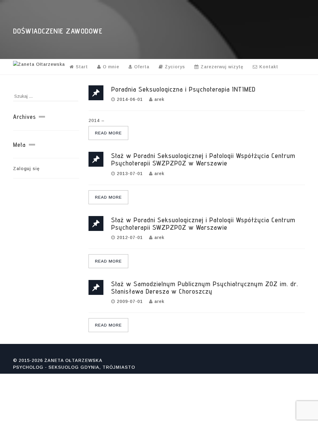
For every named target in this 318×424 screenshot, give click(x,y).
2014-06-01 (130, 99)
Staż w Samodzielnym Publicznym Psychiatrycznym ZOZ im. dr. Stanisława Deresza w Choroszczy (204, 287)
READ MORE (108, 133)
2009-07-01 (130, 301)
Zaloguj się (26, 168)
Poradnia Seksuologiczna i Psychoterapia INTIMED (183, 89)
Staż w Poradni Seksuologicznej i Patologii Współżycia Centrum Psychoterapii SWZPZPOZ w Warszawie (203, 159)
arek (159, 99)
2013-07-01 (130, 173)
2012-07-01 (130, 237)
